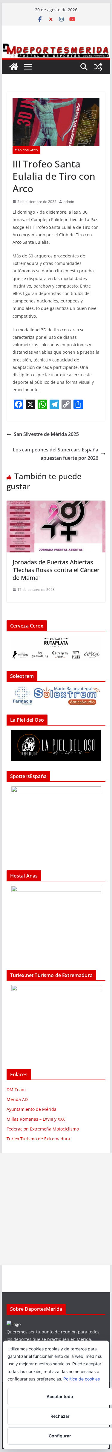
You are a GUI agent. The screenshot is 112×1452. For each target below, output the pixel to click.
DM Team (16, 1089)
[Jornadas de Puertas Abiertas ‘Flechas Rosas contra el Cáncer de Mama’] (56, 504)
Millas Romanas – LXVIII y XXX (36, 1119)
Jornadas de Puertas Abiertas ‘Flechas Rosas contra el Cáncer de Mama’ (56, 570)
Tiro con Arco (26, 150)
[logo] (14, 1324)
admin (69, 201)
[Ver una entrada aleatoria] (98, 67)
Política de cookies (81, 1378)
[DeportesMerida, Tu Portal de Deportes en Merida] (56, 47)
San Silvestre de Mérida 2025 (46, 434)
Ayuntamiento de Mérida (31, 1109)
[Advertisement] (56, 1209)
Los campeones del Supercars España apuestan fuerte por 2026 (55, 454)
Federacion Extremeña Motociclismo (43, 1129)
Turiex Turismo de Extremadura (38, 1139)
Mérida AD (17, 1099)
